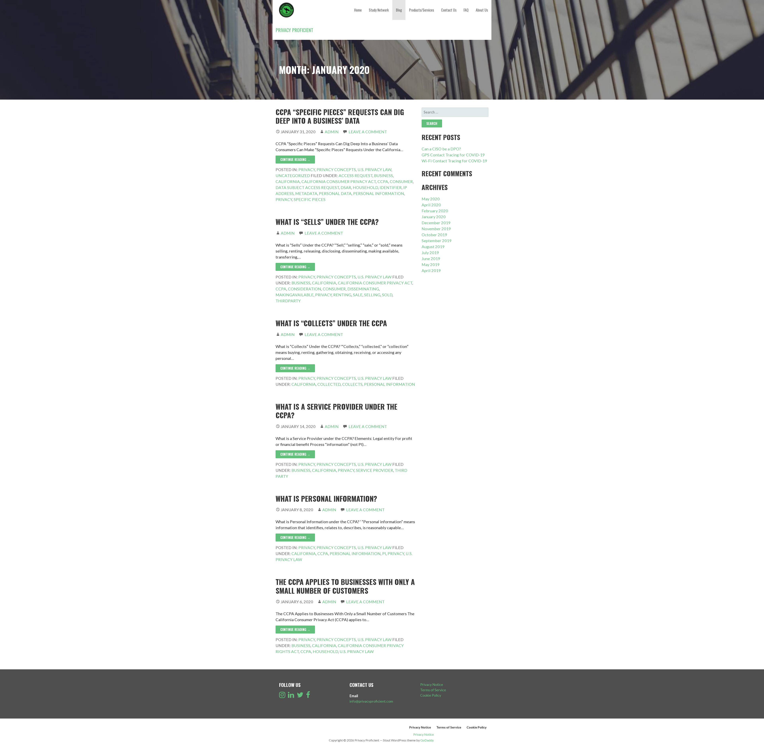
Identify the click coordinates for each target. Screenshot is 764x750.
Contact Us (448, 10)
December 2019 (436, 222)
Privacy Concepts (336, 169)
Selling (372, 294)
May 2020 (431, 198)
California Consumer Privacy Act (338, 181)
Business (383, 175)
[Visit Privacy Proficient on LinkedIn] (291, 696)
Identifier (391, 187)
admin (332, 131)
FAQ (466, 10)
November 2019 (436, 228)
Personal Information (378, 193)
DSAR (346, 187)
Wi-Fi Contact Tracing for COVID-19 (454, 160)
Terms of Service (433, 690)
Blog (399, 10)
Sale (358, 294)
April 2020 (431, 204)
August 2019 (433, 246)
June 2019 (431, 258)
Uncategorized (293, 175)
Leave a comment (368, 131)
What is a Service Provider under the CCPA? (336, 410)
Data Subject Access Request (307, 187)
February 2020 (435, 210)
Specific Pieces (309, 199)
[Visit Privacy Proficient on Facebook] (308, 696)
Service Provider (374, 470)
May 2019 (431, 264)
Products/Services (421, 10)
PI (384, 553)
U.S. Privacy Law (374, 169)
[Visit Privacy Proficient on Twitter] (300, 696)
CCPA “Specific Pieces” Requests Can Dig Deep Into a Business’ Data (340, 116)
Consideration (304, 288)
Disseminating (363, 288)
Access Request (355, 175)
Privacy (306, 169)
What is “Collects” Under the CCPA (331, 323)
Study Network (379, 10)
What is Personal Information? (326, 498)
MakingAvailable (295, 294)
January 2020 (434, 216)
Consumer (401, 181)
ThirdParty (288, 300)
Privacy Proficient (294, 29)
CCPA (382, 181)
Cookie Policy (430, 695)
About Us (482, 10)
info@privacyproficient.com (371, 701)
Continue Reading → (295, 159)
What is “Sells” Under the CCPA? (327, 221)
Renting (342, 294)
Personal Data (335, 193)
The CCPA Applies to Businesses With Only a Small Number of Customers (345, 585)
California (288, 181)
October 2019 (434, 234)
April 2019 (431, 270)
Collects (352, 384)
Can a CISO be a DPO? (441, 148)
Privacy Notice (431, 684)
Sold (387, 294)
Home (358, 10)
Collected (329, 384)
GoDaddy (427, 740)
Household (365, 187)
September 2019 (437, 240)
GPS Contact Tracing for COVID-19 (453, 154)
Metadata (306, 193)
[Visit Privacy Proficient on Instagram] (282, 696)
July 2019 (430, 252)
